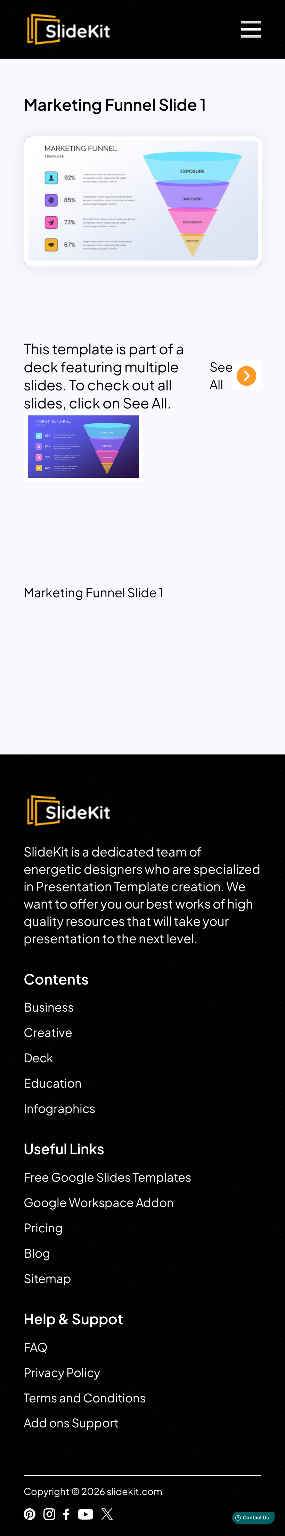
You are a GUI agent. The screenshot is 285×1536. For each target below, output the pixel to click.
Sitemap (47, 1278)
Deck (38, 1057)
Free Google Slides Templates (107, 1177)
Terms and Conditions (85, 1397)
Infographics (59, 1108)
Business (49, 1006)
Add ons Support (71, 1422)
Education (53, 1082)
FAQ (36, 1347)
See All (221, 375)
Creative (48, 1032)
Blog (37, 1253)
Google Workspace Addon (99, 1202)
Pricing (43, 1227)
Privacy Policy (62, 1372)
